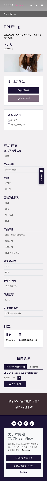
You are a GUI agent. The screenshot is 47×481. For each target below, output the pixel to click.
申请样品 (25, 90)
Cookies (26, 450)
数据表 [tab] (35, 367)
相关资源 (15, 120)
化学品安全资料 (18, 124)
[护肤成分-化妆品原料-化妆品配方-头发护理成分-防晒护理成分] (14, 5)
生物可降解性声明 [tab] (17, 367)
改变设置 (23, 472)
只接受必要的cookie (23, 466)
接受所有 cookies (23, 458)
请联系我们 (21, 407)
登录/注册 (16, 384)
